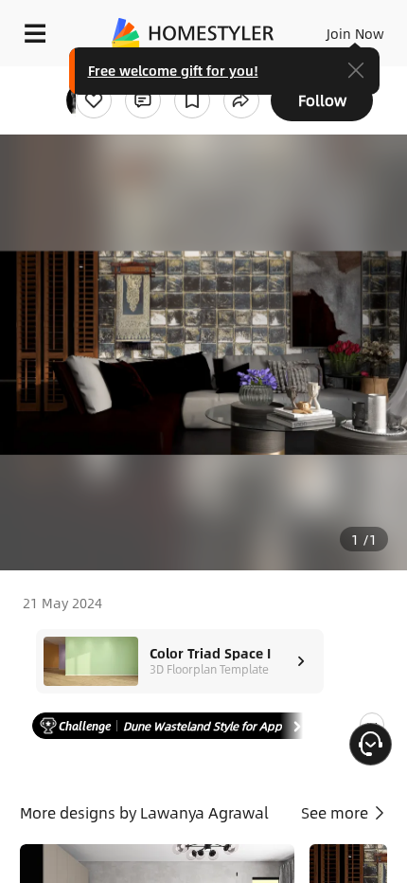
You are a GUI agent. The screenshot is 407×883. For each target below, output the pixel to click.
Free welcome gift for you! (173, 70)
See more (336, 812)
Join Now (355, 33)
